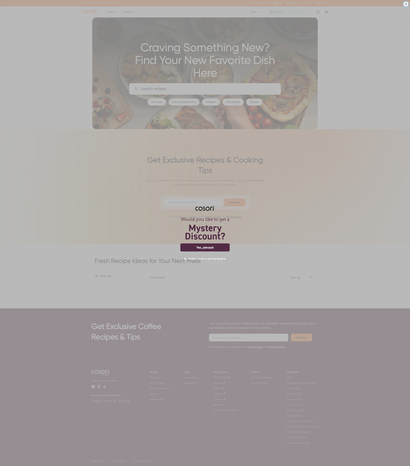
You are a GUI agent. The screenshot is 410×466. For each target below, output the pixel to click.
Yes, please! (205, 247)
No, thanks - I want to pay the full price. (205, 258)
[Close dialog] (406, 4)
